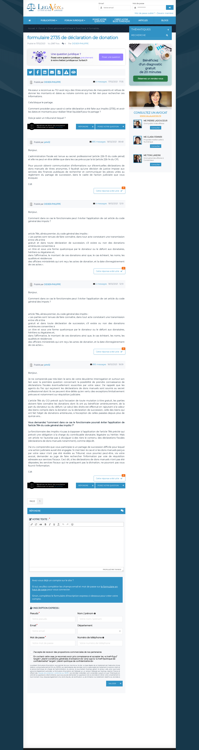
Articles (143, 20)
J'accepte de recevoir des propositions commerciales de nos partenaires (67, 652)
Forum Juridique (74, 20)
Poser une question (111, 57)
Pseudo (34, 613)
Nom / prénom (85, 613)
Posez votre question (99, 20)
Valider (112, 683)
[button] (32, 524)
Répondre (83, 127)
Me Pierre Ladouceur (155, 120)
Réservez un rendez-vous (150, 78)
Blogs (164, 20)
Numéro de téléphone (89, 637)
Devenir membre (165, 13)
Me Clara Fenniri (153, 137)
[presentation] (32, 524)
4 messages (101, 81)
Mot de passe (138, 3)
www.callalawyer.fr (150, 116)
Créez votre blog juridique (121, 20)
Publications (48, 20)
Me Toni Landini (152, 155)
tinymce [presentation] (118, 569)
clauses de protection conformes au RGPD (53, 673)
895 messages (99, 142)
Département (84, 625)
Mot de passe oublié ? (145, 13)
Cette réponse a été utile (110, 190)
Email (101, 3)
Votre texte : (40, 519)
